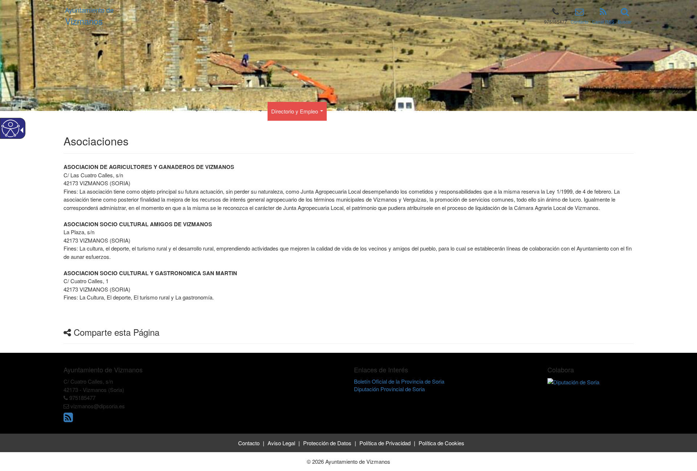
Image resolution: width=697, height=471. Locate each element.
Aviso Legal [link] (281, 443)
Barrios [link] (414, 111)
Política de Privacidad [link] (385, 443)
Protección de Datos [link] (327, 443)
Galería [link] (440, 111)
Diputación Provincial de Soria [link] (389, 389)
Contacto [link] (249, 443)
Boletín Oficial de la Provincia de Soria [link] (399, 381)
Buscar (625, 21)
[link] (69, 419)
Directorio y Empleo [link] (295, 111)
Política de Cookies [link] (441, 443)
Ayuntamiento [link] (112, 111)
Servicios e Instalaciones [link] (362, 111)
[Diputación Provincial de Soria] (573, 381)
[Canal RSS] (603, 13)
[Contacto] (579, 13)
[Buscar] (625, 13)
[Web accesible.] (10, 128)
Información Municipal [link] (168, 111)
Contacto (579, 21)
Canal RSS (603, 21)
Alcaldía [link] (72, 111)
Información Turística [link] (232, 111)
